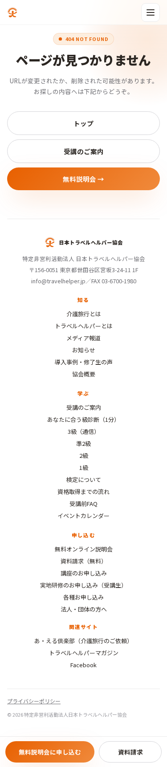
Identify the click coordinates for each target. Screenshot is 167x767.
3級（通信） (84, 431)
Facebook (83, 665)
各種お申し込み (83, 597)
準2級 (83, 443)
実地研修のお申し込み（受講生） (83, 585)
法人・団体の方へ (84, 609)
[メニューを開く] (150, 12)
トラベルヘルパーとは (84, 326)
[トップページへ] (12, 12)
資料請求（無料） (84, 561)
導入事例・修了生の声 (84, 362)
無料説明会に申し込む (50, 751)
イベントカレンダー (83, 515)
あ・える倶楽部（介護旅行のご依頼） (83, 640)
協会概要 (83, 374)
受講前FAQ (83, 503)
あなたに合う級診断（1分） (83, 419)
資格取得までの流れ (83, 491)
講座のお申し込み (84, 573)
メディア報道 (83, 338)
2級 (83, 455)
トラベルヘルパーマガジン (83, 653)
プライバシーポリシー (34, 701)
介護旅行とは (83, 314)
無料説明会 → (83, 179)
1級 (83, 467)
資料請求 (130, 751)
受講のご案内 (84, 151)
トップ (83, 123)
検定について (83, 479)
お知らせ (83, 350)
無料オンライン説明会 (84, 549)
